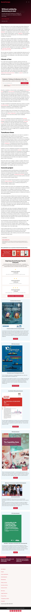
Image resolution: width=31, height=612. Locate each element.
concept (19, 149)
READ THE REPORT (15, 426)
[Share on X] (12, 611)
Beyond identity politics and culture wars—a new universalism (7, 560)
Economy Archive (4, 585)
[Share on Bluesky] (10, 611)
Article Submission (4, 574)
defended (3, 31)
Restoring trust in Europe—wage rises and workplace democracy (22, 560)
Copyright (3, 601)
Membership (3, 579)
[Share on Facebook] (16, 611)
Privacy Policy (3, 595)
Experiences (7, 143)
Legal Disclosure (4, 593)
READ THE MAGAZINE (15, 385)
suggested (20, 33)
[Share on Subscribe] (20, 611)
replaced (21, 72)
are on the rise (11, 91)
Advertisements (4, 576)
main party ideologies (7, 48)
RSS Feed (3, 590)
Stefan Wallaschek (5, 18)
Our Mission (3, 569)
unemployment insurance (19, 174)
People (2, 571)
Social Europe (5, 2)
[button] (26, 2)
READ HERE (15, 552)
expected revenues (8, 181)
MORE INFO (15, 477)
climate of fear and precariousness (7, 72)
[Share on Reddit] (18, 611)
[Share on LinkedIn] (14, 611)
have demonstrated (4, 105)
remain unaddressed (11, 113)
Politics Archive (4, 582)
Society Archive (4, 587)
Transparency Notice (5, 598)
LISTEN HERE (15, 338)
